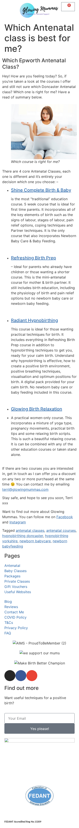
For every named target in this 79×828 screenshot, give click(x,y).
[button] (8, 7)
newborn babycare (35, 541)
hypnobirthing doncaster (22, 536)
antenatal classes (30, 530)
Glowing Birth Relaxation (36, 409)
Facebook (64, 517)
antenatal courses (61, 530)
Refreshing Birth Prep (33, 258)
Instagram (17, 522)
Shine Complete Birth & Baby (41, 190)
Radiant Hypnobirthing (34, 320)
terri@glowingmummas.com (25, 489)
